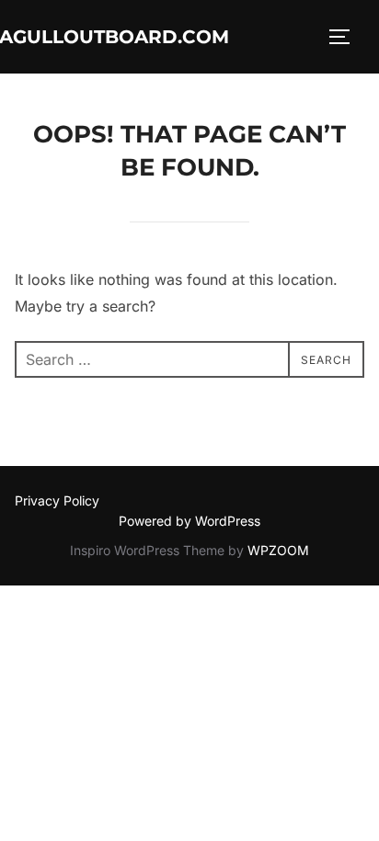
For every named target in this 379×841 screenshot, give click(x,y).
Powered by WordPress (189, 520)
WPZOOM (278, 550)
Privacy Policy (57, 500)
